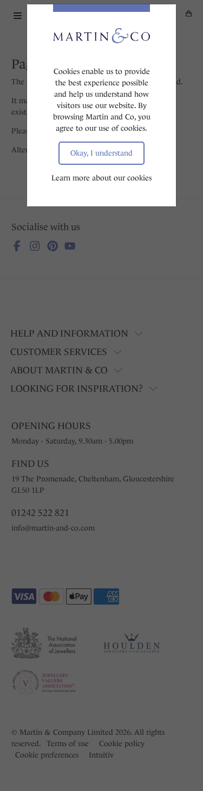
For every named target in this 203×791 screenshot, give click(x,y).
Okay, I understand (101, 153)
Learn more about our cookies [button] (101, 177)
